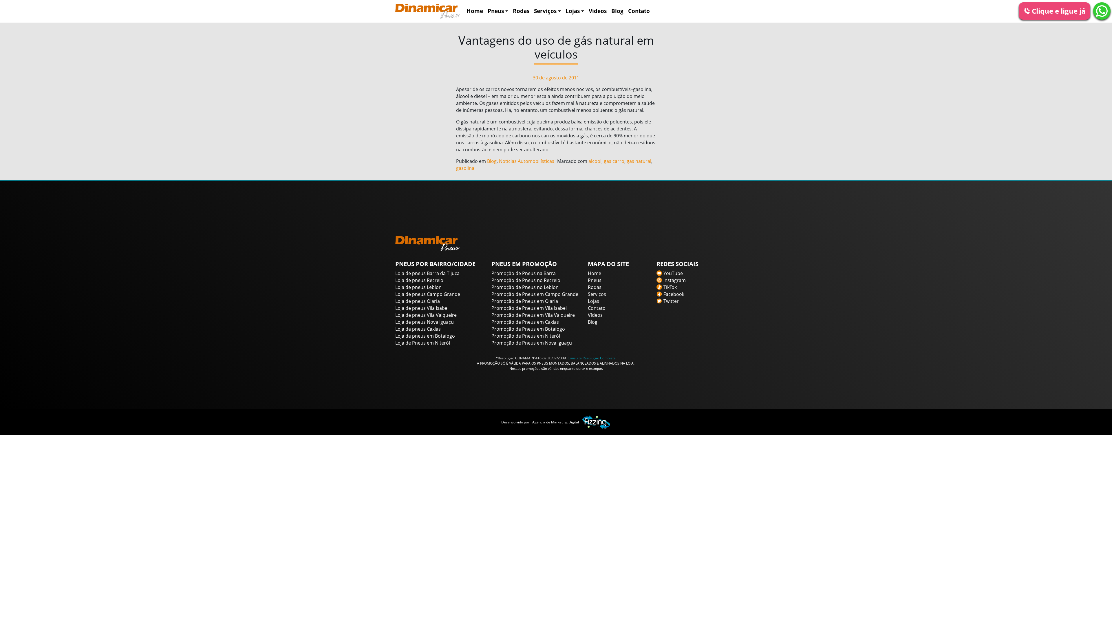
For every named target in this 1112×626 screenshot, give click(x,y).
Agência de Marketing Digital (555, 422)
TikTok (670, 287)
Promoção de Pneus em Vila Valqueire (533, 315)
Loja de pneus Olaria (417, 301)
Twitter (671, 301)
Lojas (573, 11)
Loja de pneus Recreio (419, 280)
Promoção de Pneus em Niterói (525, 336)
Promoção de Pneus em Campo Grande (534, 294)
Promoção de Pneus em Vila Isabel (529, 308)
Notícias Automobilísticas (526, 161)
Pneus (496, 11)
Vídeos (598, 11)
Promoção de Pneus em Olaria (524, 301)
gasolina (465, 168)
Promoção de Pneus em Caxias (525, 322)
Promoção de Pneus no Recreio (525, 280)
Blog (617, 11)
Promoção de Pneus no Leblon (525, 287)
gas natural (639, 161)
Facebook (673, 294)
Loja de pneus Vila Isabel (422, 308)
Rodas (521, 11)
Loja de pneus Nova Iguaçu (424, 322)
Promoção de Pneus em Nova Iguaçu (531, 343)
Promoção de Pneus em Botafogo (528, 329)
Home (475, 11)
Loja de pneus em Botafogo (425, 336)
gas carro (614, 161)
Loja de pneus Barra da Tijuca (427, 273)
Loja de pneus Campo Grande (427, 294)
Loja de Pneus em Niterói (422, 343)
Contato (639, 11)
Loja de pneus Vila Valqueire (426, 315)
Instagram (674, 280)
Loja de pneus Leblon (418, 287)
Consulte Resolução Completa (592, 358)
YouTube (673, 273)
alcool (594, 161)
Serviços (545, 11)
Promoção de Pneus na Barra (523, 273)
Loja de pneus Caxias (418, 329)
